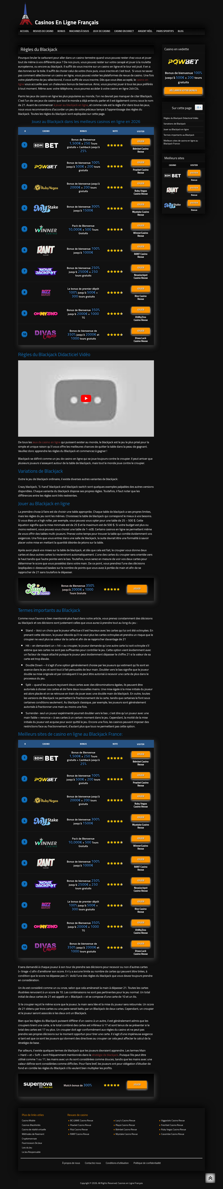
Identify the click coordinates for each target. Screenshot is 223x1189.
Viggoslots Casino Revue (173, 1120)
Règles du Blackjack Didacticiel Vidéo (181, 118)
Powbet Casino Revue (141, 170)
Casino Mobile (28, 1120)
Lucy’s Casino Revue (125, 1120)
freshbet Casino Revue (172, 1125)
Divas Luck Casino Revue (141, 339)
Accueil (24, 31)
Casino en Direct (124, 31)
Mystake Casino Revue (140, 212)
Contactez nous (93, 1163)
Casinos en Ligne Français (130, 1183)
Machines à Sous (79, 31)
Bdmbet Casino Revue (141, 149)
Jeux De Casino (101, 31)
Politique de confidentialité (147, 1163)
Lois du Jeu (27, 1147)
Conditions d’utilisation (117, 1163)
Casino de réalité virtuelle (34, 1129)
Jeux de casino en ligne (46, 442)
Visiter (194, 173)
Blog (180, 31)
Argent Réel (145, 31)
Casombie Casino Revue (172, 1134)
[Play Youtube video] (86, 398)
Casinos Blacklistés (31, 1125)
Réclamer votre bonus (183, 90)
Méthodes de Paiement (33, 1134)
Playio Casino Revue (125, 1125)
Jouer (140, 141)
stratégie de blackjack (105, 1055)
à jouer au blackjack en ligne (71, 105)
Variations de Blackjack (175, 123)
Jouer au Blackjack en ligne (176, 129)
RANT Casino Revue (140, 255)
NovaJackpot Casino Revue (141, 276)
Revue (194, 179)
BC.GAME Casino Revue (81, 1120)
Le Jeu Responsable (31, 1152)
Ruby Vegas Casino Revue (141, 191)
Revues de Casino (43, 31)
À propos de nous (71, 1163)
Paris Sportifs (165, 31)
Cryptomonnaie (29, 1138)
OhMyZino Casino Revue (141, 318)
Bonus (61, 31)
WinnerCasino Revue (140, 233)
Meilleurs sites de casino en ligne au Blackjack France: (181, 142)
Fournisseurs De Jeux (32, 1143)
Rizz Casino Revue (141, 297)
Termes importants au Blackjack (179, 134)
